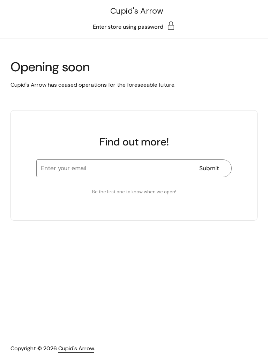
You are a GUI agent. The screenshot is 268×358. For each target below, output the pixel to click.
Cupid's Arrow (136, 11)
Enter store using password (128, 26)
